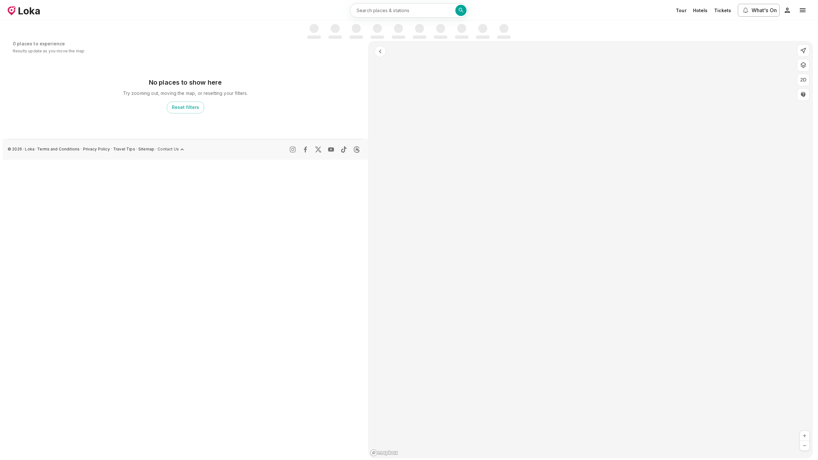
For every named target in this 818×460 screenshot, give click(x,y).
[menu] (802, 10)
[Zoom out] (804, 445)
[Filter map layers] (803, 65)
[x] (318, 149)
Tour (681, 10)
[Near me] (803, 50)
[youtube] (331, 149)
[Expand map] (380, 51)
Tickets (722, 10)
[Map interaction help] (803, 94)
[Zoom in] (804, 436)
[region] (590, 249)
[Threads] (356, 149)
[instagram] (292, 149)
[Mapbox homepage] (384, 452)
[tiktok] (343, 149)
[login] (787, 10)
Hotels (700, 10)
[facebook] (305, 149)
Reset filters (185, 107)
